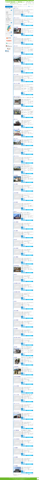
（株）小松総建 (16, 230)
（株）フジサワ (16, 138)
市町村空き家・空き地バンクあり (9, 20)
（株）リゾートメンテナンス (17, 164)
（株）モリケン (16, 147)
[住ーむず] (9, 49)
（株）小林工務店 (16, 248)
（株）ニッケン (16, 119)
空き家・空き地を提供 (19, 4)
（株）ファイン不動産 (16, 129)
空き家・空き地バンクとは (13, 4)
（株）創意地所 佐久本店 (17, 283)
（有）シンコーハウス (16, 403)
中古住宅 (8, 15)
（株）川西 (15, 274)
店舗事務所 (8, 17)
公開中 (29, 1)
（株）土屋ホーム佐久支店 (17, 337)
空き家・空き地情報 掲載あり (9, 14)
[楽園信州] (9, 41)
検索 (11, 22)
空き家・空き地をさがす (8, 4)
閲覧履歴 (32, 0)
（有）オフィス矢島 (16, 394)
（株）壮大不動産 (16, 310)
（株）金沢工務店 (16, 192)
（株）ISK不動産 (16, 27)
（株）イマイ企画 (16, 74)
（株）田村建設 (16, 328)
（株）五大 (15, 211)
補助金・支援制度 (25, 4)
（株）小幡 (15, 239)
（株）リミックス (16, 8)
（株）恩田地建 (16, 175)
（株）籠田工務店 (16, 366)
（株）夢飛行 (15, 357)
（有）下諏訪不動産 (16, 430)
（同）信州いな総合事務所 (17, 376)
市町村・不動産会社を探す (31, 4)
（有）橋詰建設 (16, 447)
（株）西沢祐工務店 (16, 265)
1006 (27, 1)
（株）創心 (15, 301)
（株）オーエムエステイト (17, 96)
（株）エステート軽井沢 (17, 83)
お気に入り (28, 0)
